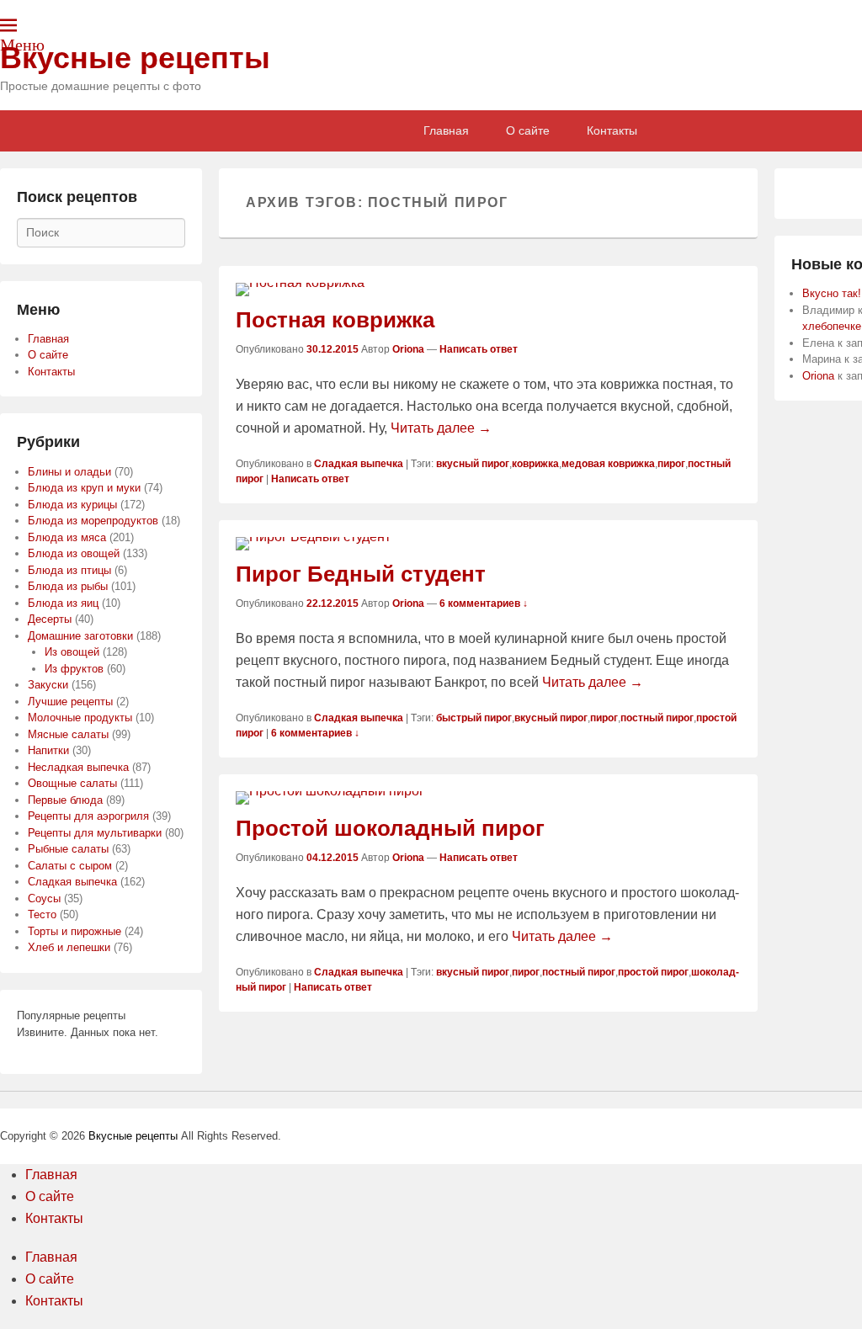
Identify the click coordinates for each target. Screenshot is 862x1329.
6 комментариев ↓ (483, 603)
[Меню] (8, 25)
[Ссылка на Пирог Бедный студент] (488, 543)
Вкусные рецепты (135, 57)
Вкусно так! (831, 293)
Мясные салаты (68, 734)
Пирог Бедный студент (361, 574)
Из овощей (72, 652)
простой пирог (653, 972)
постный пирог (657, 718)
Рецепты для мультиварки (95, 833)
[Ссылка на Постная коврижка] (488, 289)
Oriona (408, 349)
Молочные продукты (80, 717)
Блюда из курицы (72, 504)
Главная (446, 130)
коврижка (535, 464)
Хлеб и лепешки (69, 947)
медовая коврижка (608, 464)
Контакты (612, 130)
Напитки (48, 750)
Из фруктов (74, 668)
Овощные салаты (72, 783)
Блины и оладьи (69, 471)
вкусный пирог (472, 464)
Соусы (44, 898)
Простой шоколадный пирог (390, 828)
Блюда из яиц (63, 603)
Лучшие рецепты (70, 701)
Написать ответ (478, 349)
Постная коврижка (335, 319)
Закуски (48, 684)
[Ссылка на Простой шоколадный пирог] (488, 798)
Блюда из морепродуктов (93, 520)
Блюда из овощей (74, 553)
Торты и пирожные (74, 931)
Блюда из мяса (67, 537)
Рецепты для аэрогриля (88, 816)
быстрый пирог (474, 718)
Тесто (42, 914)
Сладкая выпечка (358, 464)
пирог (671, 464)
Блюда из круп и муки (84, 487)
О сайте (528, 130)
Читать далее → (441, 428)
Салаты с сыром (70, 865)
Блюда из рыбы (68, 586)
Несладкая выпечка (78, 767)
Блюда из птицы (69, 570)
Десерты (50, 619)
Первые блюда (65, 800)
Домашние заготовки (80, 636)
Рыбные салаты (68, 849)
